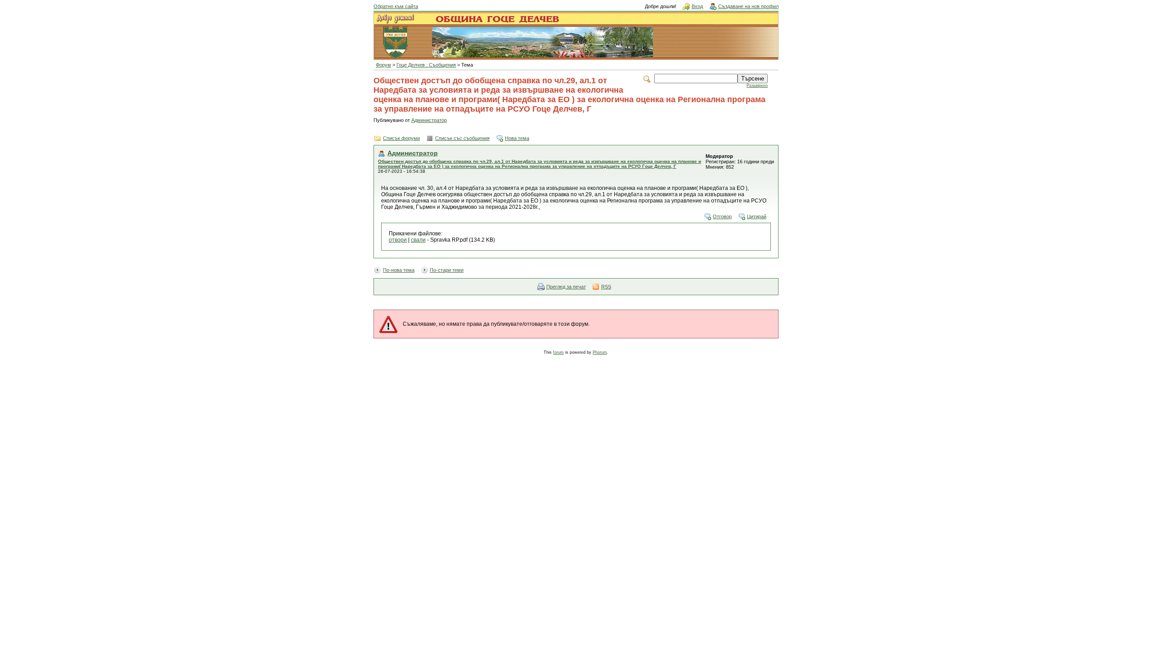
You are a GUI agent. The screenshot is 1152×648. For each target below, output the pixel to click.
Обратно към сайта (396, 6)
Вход (697, 6)
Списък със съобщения (462, 138)
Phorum (600, 352)
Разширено (757, 85)
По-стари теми (447, 270)
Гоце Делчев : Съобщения (426, 65)
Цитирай (756, 216)
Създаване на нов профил (748, 6)
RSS (606, 286)
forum (558, 352)
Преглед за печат (566, 286)
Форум (383, 65)
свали (418, 240)
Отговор (722, 216)
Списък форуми (401, 138)
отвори (398, 240)
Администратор (429, 120)
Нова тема (517, 138)
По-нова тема (398, 270)
